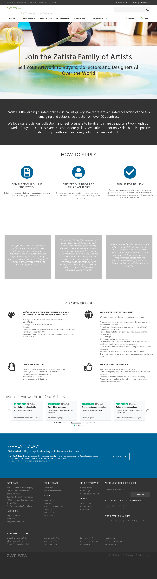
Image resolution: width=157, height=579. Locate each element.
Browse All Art (12, 503)
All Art (12, 18)
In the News (48, 503)
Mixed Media (45, 18)
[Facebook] (107, 506)
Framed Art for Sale (87, 538)
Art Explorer (62, 18)
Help (135, 2)
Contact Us (48, 510)
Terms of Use (85, 503)
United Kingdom (117, 520)
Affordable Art (85, 544)
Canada (107, 520)
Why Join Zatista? (13, 516)
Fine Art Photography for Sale (18, 544)
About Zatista (49, 500)
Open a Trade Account (52, 491)
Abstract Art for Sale (51, 538)
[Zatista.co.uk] (14, 8)
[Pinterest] (113, 506)
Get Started (117, 456)
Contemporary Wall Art (89, 541)
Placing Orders (86, 488)
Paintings (28, 18)
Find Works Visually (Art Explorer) (20, 506)
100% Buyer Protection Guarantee (20, 500)
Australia (133, 520)
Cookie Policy (85, 510)
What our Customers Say (53, 506)
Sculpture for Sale (50, 541)
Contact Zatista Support (89, 494)
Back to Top (141, 555)
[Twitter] (119, 506)
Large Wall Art (110, 538)
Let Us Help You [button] (99, 18)
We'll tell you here (47, 2)
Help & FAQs (85, 491)
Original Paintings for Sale (17, 538)
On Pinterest (48, 516)
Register (126, 2)
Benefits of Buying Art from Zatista (20, 497)
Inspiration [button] (79, 18)
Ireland (126, 520)
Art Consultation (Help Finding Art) (20, 488)
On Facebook (49, 513)
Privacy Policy (85, 506)
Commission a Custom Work (18, 491)
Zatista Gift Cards (13, 494)
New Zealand (141, 520)
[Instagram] (125, 506)
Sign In (117, 2)
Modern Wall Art (111, 544)
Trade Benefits (49, 488)
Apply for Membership (15, 522)
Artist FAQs (11, 519)
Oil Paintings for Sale (15, 541)
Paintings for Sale (50, 544)
